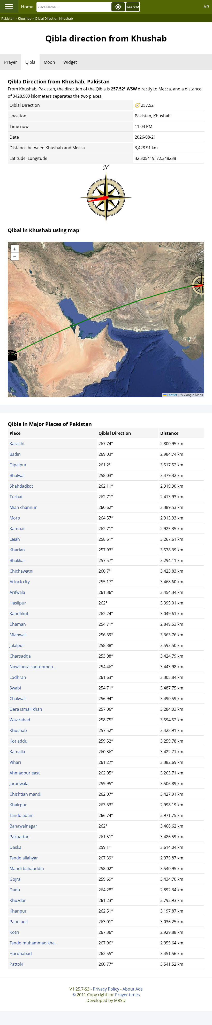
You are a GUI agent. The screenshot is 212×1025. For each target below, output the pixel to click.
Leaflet (171, 395)
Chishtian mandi (25, 794)
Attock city (20, 582)
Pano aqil (19, 921)
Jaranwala (19, 783)
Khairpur (18, 805)
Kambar (17, 528)
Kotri (14, 932)
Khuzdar (18, 900)
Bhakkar (17, 560)
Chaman (18, 624)
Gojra (15, 879)
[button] (10, 355)
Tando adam (22, 815)
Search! (132, 7)
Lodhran (18, 677)
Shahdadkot (21, 486)
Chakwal (18, 698)
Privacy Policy (106, 989)
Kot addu (18, 741)
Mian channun (23, 507)
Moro (15, 518)
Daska (15, 847)
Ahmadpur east (25, 773)
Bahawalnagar (23, 826)
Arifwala (17, 592)
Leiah (15, 539)
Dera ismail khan (26, 709)
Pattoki (16, 964)
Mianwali (18, 635)
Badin (15, 454)
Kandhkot (19, 613)
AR (206, 7)
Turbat (16, 497)
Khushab (18, 730)
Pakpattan (19, 836)
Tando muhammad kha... (34, 943)
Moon (49, 62)
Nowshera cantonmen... (33, 667)
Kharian (17, 550)
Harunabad (21, 953)
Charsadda (20, 656)
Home (27, 7)
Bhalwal (17, 475)
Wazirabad (20, 720)
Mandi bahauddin (27, 868)
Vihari (15, 762)
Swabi (15, 688)
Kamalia (17, 751)
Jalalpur (17, 645)
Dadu (15, 890)
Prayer (10, 62)
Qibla (30, 62)
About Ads (133, 989)
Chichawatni (21, 571)
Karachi (17, 443)
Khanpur (18, 911)
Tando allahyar (24, 858)
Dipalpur (18, 465)
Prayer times (127, 995)
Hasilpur (18, 603)
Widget (70, 62)
